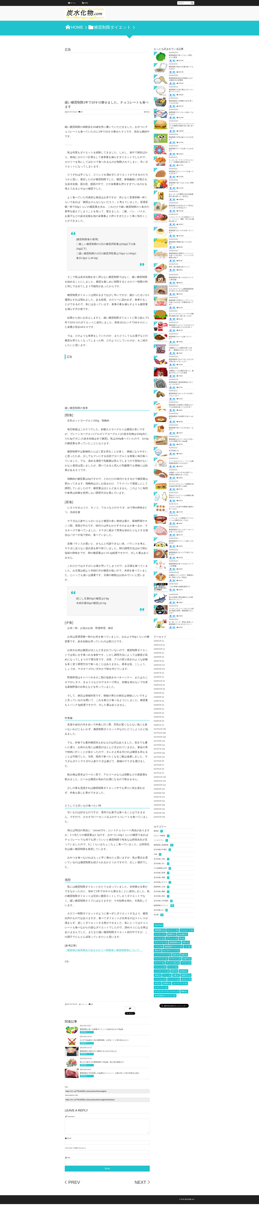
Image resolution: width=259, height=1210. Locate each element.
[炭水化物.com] (85, 14)
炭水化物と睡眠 (161, 891)
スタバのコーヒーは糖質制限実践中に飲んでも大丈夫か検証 (181, 290)
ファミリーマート (163, 955)
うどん (158, 947)
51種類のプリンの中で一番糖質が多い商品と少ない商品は (181, 576)
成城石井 (185, 975)
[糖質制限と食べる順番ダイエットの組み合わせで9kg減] (72, 1033)
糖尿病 (158, 831)
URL (68, 1158)
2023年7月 (157, 673)
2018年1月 (157, 725)
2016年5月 (157, 805)
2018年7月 (157, 701)
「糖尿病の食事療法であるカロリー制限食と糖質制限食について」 (103, 950)
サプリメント (161, 987)
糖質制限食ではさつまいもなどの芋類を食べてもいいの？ (181, 360)
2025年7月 (157, 661)
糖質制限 (160, 930)
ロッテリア (173, 979)
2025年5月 (157, 669)
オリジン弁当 (172, 963)
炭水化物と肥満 (161, 873)
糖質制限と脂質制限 (163, 845)
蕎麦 (184, 991)
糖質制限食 (175, 942)
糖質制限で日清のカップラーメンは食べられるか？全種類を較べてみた (181, 302)
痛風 (184, 955)
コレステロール (180, 983)
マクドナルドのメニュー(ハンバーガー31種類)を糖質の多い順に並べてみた (181, 126)
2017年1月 (157, 773)
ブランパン (171, 938)
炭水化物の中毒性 (162, 849)
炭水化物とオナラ (162, 882)
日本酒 (183, 971)
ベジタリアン (160, 840)
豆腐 (176, 975)
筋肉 (176, 955)
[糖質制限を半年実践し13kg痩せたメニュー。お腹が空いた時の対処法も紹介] (72, 1076)
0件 (81, 112)
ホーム (73, 3)
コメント (84, 1004)
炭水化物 (182, 934)
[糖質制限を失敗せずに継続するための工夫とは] (72, 1054)
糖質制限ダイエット (87, 1032)
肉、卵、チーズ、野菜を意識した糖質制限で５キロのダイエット (181, 623)
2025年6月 (157, 665)
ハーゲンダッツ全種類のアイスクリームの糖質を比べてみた (181, 519)
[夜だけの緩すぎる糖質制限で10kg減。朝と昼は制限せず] (72, 1066)
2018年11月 (158, 685)
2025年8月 (157, 657)
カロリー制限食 (161, 836)
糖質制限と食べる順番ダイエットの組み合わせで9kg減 (101, 1029)
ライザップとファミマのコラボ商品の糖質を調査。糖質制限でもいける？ (181, 611)
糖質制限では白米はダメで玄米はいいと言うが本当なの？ (181, 207)
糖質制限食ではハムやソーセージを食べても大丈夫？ (181, 531)
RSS (86, 3)
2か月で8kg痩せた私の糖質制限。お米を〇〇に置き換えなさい (104, 1040)
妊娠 (158, 975)
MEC (186, 942)
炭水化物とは (174, 450)
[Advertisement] (107, 72)
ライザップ (160, 934)
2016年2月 (157, 817)
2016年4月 (157, 809)
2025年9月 (157, 653)
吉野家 (166, 983)
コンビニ (159, 938)
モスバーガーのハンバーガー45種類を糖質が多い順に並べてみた (181, 315)
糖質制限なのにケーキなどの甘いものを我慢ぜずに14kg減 (181, 440)
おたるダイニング (171, 951)
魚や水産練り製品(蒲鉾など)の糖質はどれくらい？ (181, 598)
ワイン (167, 975)
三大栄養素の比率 (162, 868)
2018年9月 (157, 693)
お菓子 (186, 959)
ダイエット (172, 930)
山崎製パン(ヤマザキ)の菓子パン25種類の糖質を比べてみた (181, 474)
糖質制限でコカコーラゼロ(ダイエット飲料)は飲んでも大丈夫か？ (181, 326)
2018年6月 (157, 705)
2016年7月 (157, 797)
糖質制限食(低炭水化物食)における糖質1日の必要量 (181, 79)
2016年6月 (157, 801)
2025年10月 (158, 649)
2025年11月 (158, 645)
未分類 (158, 915)
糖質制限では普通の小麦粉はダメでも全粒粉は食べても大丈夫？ (181, 406)
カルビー (186, 979)
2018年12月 (158, 681)
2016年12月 (158, 777)
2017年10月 (158, 737)
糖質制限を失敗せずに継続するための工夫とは (98, 1051)
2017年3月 (157, 765)
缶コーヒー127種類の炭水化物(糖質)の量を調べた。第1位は (181, 195)
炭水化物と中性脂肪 (163, 901)
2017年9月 (157, 741)
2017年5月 (157, 757)
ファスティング (162, 971)
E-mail (69, 1148)
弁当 (158, 983)
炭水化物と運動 (161, 877)
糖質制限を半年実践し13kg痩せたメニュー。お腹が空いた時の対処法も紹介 (109, 1073)
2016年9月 (157, 789)
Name (69, 1138)
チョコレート (187, 930)
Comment (70, 1116)
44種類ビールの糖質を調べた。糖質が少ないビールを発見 (181, 372)
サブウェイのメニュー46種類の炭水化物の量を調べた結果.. (181, 485)
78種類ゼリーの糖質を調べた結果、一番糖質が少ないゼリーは (180, 349)
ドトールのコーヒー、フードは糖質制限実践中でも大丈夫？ (181, 462)
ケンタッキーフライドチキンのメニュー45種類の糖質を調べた (181, 161)
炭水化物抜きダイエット (165, 996)
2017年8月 (157, 745)
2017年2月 (157, 769)
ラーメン (172, 967)
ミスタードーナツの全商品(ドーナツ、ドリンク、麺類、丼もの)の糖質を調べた (181, 219)
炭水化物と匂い (161, 863)
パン (187, 947)
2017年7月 (157, 749)
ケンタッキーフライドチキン (167, 991)
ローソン (159, 963)
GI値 (157, 854)
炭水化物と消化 (161, 859)
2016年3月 (157, 813)
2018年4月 (157, 713)
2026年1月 (157, 641)
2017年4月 (157, 761)
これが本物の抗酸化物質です (179, 587)
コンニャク (160, 967)
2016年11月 (158, 781)
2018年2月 (157, 721)
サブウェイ (175, 959)
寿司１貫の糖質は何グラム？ (179, 267)
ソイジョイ (160, 979)
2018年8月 (157, 697)
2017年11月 (158, 733)
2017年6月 (157, 753)
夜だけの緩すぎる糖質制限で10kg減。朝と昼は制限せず (102, 1062)
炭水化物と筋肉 (161, 896)
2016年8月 (157, 793)
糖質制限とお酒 (161, 887)
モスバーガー (161, 942)
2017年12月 (158, 729)
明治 (174, 971)
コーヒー (185, 963)
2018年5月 (157, 709)
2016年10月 (158, 785)
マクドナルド (161, 959)
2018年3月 (157, 717)
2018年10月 (158, 689)
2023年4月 (157, 677)
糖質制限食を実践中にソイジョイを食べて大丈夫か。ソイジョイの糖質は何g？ (181, 255)
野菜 (158, 951)
